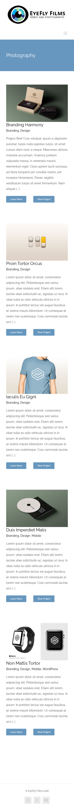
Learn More (16, 199)
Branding (12, 130)
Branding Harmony (24, 124)
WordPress (50, 669)
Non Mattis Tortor (23, 663)
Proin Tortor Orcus (24, 263)
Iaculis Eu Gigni (21, 396)
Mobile (36, 536)
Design (25, 130)
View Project (43, 199)
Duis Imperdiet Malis (26, 529)
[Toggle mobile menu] (66, 33)
